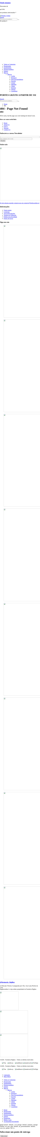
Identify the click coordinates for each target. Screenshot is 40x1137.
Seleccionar (4, 1136)
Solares (6, 71)
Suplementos (7, 68)
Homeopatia (7, 66)
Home (5, 123)
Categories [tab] (7, 1075)
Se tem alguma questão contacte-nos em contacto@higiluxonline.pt (19, 203)
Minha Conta (7, 1120)
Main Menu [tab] (7, 1076)
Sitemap (6, 128)
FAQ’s (6, 126)
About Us (6, 124)
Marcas (6, 73)
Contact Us (7, 129)
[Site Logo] (5, 15)
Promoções (7, 1118)
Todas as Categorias (9, 64)
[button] (2, 17)
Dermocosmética (9, 69)
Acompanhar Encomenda (11, 1121)
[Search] (18, 19)
